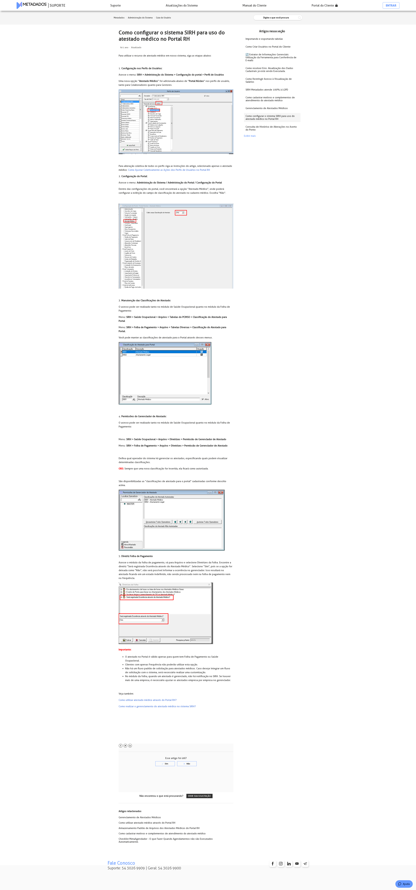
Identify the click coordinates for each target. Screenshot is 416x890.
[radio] (165, 763)
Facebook (121, 746)
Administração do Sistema (140, 17)
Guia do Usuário (163, 17)
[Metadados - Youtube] (297, 863)
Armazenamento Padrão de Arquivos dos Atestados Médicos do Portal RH (159, 828)
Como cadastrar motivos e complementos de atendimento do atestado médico (162, 833)
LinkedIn (130, 746)
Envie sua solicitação (199, 796)
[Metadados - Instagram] (281, 863)
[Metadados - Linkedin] (289, 863)
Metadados (119, 17)
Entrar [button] (391, 5)
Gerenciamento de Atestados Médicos (140, 817)
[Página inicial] (32, 5)
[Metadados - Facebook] (272, 863)
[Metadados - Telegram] (305, 863)
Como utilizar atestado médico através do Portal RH (147, 822)
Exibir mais (250, 135)
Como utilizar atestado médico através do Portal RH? (148, 700)
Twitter (125, 746)
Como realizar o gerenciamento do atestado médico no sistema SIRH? (157, 706)
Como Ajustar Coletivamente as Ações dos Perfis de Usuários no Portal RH (169, 169)
